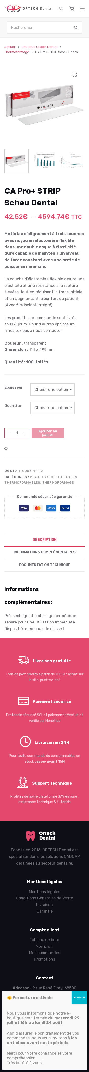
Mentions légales (44, 891)
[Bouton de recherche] (76, 27)
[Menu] (82, 8)
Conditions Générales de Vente (44, 898)
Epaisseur (13, 387)
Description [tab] (45, 540)
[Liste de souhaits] (61, 8)
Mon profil (44, 946)
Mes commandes (44, 952)
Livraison (44, 904)
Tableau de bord (44, 939)
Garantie (45, 911)
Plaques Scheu (44, 477)
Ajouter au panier (47, 433)
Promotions (44, 959)
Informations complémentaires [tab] (45, 552)
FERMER (79, 997)
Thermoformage (58, 482)
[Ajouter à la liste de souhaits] (6, 448)
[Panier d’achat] (71, 8)
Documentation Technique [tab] (44, 565)
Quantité (12, 405)
